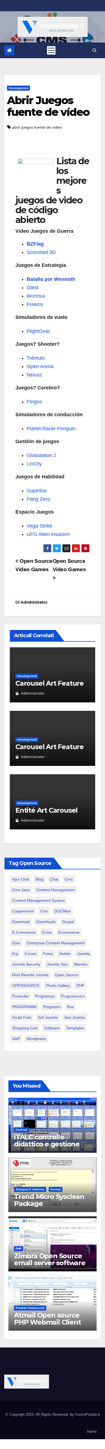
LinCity (34, 464)
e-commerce (24, 932)
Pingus (34, 401)
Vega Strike (39, 526)
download (21, 921)
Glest (32, 287)
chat (54, 879)
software (52, 1028)
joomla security (26, 964)
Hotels (65, 953)
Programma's (73, 996)
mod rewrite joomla (30, 975)
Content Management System (38, 900)
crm (44, 911)
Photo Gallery (58, 985)
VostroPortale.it (87, 1414)
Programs (51, 1007)
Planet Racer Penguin (51, 428)
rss (70, 1007)
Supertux (37, 490)
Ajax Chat (20, 879)
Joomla (83, 953)
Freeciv (35, 304)
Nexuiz (34, 375)
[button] (94, 50)
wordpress (36, 1038)
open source (66, 975)
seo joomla (74, 1017)
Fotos (48, 953)
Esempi (55, 1189)
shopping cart (25, 1028)
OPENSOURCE (25, 985)
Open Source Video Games (69, 565)
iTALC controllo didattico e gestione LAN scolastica (47, 1144)
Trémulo (36, 358)
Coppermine (23, 911)
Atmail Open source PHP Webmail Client (47, 1318)
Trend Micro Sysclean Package (49, 1200)
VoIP (16, 1038)
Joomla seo (57, 964)
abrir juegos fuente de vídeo (37, 127)
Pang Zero (38, 499)
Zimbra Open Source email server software (49, 1259)
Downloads (46, 921)
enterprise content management (56, 943)
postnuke (20, 996)
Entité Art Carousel (46, 810)
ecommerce (69, 932)
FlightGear (38, 331)
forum (30, 953)
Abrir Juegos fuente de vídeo (48, 106)
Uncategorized (18, 88)
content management (55, 890)
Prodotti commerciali (30, 1307)
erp (15, 953)
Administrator (33, 602)
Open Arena (40, 366)
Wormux (36, 296)
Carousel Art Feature (49, 683)
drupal (68, 921)
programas (45, 996)
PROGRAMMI (24, 1007)
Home (92, 1431)
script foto (21, 1017)
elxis (16, 943)
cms (69, 879)
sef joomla (48, 1017)
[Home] (9, 50)
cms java (21, 890)
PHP (80, 985)
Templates (75, 1028)
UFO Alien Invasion (48, 534)
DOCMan (62, 911)
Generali (21, 1129)
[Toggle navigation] (51, 50)
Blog (39, 879)
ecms (47, 932)
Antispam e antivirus (30, 1189)
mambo (81, 964)
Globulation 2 (41, 455)
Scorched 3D (41, 252)
